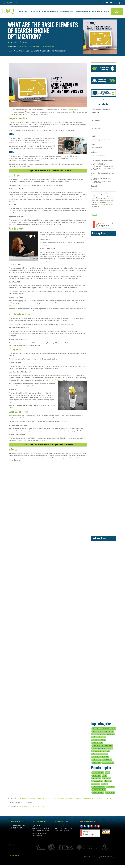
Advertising (96, 775)
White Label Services (31, 11)
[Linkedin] (88, 826)
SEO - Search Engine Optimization (104, 728)
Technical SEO (111, 798)
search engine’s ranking (54, 380)
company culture (98, 787)
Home (21, 11)
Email (93, 136)
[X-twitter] (84, 826)
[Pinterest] (91, 826)
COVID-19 (96, 760)
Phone (93, 144)
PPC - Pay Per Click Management (103, 734)
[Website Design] (41, 835)
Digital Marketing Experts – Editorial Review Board (36, 46)
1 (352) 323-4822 (17, 828)
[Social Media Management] (41, 831)
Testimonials (96, 11)
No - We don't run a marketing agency (103, 169)
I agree (95, 189)
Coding (104, 784)
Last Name (95, 128)
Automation (96, 778)
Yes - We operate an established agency (99, 163)
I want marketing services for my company (103, 181)
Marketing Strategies (76, 798)
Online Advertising (99, 740)
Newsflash (96, 762)
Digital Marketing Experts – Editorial (31, 806)
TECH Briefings (108, 762)
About (105, 11)
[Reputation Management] (41, 833)
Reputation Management (101, 751)
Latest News (107, 760)
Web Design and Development (102, 745)
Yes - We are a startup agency (103, 166)
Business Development (100, 757)
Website (94, 152)
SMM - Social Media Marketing (103, 731)
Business (108, 781)
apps (104, 775)
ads (107, 772)
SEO (103, 798)
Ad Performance (98, 772)
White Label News (82, 11)
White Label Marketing (49, 11)
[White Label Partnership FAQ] (66, 828)
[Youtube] (98, 826)
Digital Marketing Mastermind (102, 748)
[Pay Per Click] (41, 826)
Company (95, 112)
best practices (97, 781)
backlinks (107, 778)
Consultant (110, 787)
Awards (11, 845)
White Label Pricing (66, 11)
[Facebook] (81, 826)
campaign (96, 784)
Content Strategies (99, 789)
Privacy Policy (106, 204)
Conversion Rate (98, 792)
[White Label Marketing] (66, 826)
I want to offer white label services (102, 178)
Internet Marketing (99, 737)
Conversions (110, 792)
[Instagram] (95, 826)
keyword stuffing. (46, 272)
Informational (97, 743)
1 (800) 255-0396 (19, 826)
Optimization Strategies (92, 798)
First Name (95, 120)
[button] (99, 2)
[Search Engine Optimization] (41, 828)
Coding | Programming (100, 754)
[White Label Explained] (66, 831)
